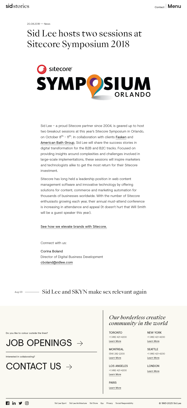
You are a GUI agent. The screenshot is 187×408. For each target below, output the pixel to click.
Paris (113, 383)
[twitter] (20, 403)
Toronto (115, 332)
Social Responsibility (124, 403)
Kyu (102, 403)
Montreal (116, 349)
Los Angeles (118, 366)
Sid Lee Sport (60, 403)
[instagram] (27, 403)
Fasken (121, 136)
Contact (159, 6)
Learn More (115, 341)
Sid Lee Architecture (78, 403)
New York (154, 332)
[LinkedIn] (14, 403)
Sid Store (94, 403)
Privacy (110, 403)
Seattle (152, 349)
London (153, 366)
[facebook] (7, 403)
